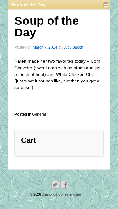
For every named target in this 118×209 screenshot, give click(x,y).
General (39, 114)
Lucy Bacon (73, 47)
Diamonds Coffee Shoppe (61, 194)
